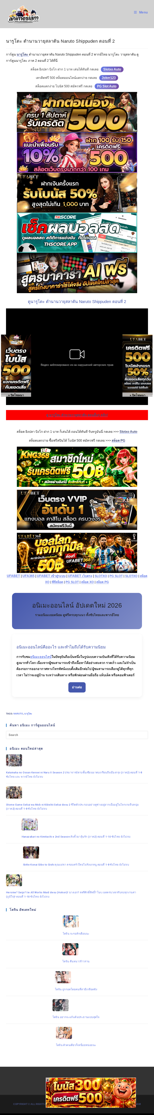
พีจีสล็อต (57, 582)
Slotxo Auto (112, 69)
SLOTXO (101, 576)
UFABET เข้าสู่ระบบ (51, 576)
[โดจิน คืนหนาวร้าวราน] (76, 949)
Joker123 (109, 77)
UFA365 (28, 576)
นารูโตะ (28, 713)
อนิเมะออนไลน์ (41, 656)
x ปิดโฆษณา (137, 395)
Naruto (18, 713)
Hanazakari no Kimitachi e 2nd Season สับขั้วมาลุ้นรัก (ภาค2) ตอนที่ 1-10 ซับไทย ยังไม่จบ (76, 836)
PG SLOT (116, 576)
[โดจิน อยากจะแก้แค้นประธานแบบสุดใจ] (76, 1005)
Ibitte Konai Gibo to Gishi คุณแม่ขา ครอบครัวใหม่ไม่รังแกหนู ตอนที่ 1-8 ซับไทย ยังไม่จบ (76, 864)
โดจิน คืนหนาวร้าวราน (76, 961)
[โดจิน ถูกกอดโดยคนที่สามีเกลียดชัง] (76, 977)
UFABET (13, 576)
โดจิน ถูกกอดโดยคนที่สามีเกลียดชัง (76, 989)
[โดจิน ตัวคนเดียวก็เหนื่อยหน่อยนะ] (76, 1033)
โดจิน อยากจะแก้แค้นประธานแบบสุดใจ (76, 1017)
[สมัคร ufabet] (77, 192)
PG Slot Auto (107, 86)
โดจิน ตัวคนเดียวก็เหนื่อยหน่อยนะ (76, 1045)
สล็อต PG (102, 582)
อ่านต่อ (77, 687)
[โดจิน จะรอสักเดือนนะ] (76, 921)
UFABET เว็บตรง (80, 576)
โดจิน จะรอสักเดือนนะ (76, 933)
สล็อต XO (87, 582)
